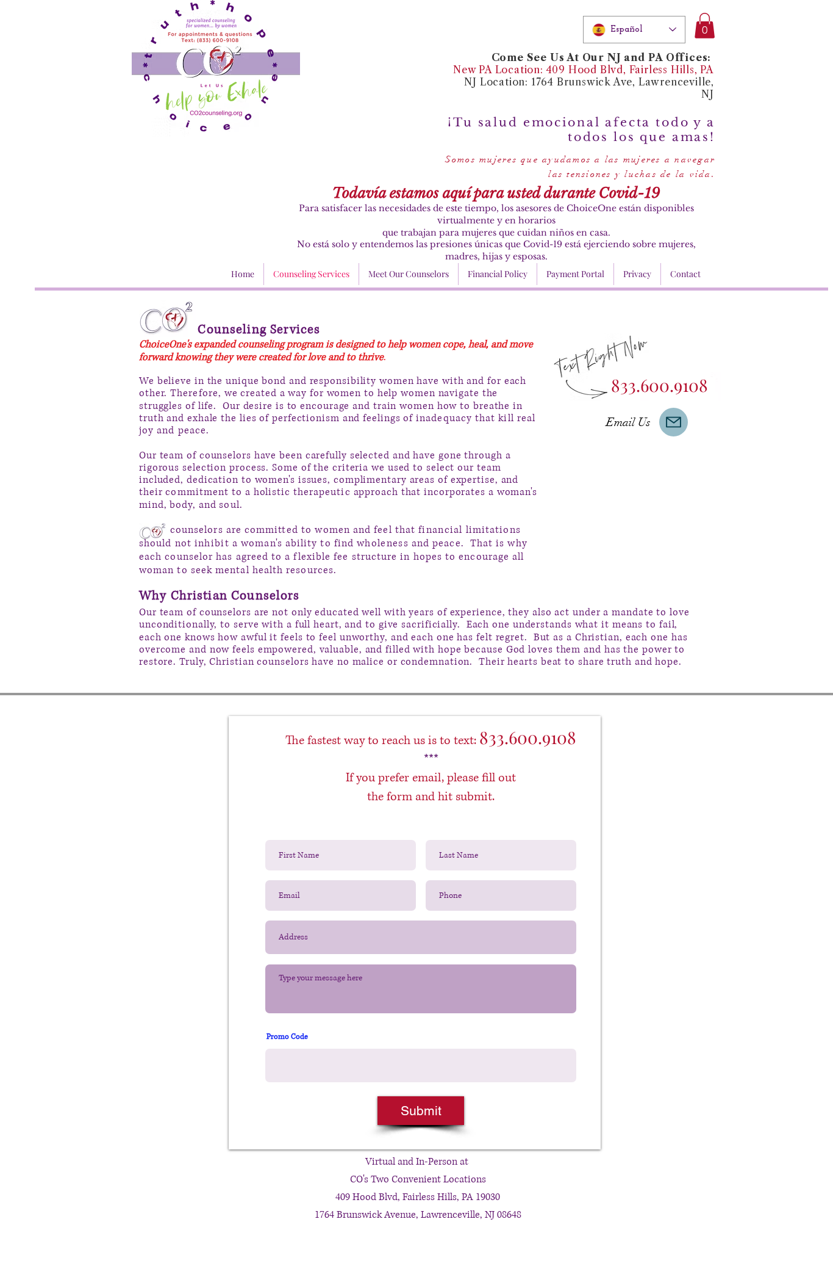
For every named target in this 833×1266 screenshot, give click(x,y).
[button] (704, 25)
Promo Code (287, 1037)
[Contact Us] (673, 422)
